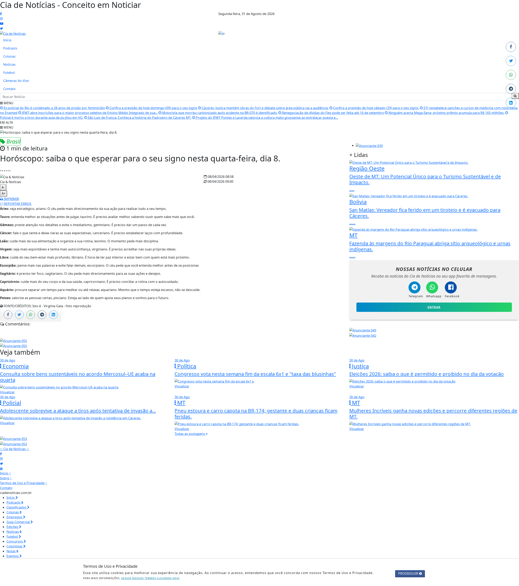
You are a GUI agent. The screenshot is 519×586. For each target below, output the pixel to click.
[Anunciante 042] (362, 335)
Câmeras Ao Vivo (16, 80)
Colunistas (14, 546)
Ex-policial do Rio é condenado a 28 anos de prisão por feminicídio (54, 108)
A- (3, 187)
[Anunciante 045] (362, 330)
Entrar (434, 307)
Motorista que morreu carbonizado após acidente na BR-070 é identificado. (219, 113)
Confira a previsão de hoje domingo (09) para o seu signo (153, 108)
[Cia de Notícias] (13, 33)
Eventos (12, 556)
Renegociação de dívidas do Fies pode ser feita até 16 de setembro (332, 113)
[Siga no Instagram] (1, 18)
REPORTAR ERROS (17, 204)
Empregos (14, 517)
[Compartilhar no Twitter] (511, 61)
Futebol (9, 72)
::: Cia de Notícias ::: (14, 449)
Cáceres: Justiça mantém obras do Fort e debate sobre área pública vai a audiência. (265, 108)
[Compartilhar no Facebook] (511, 47)
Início (7, 40)
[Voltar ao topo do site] (513, 351)
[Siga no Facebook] (1, 14)
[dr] (221, 33)
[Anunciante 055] (13, 340)
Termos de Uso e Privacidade (23, 483)
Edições (12, 527)
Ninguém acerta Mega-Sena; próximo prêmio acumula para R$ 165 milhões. (446, 113)
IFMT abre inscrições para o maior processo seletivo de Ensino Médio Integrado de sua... (89, 113)
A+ (3, 193)
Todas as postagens (190, 433)
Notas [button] (11, 551)
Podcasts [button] (13, 502)
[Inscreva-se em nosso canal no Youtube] (1, 468)
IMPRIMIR (11, 199)
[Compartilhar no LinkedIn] (511, 103)
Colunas (9, 56)
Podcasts (10, 48)
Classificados (16, 507)
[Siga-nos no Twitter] (1, 463)
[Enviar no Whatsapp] (511, 75)
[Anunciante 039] (369, 145)
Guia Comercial (18, 522)
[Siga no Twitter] (1, 28)
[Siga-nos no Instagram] (1, 458)
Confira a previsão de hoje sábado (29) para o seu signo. (375, 108)
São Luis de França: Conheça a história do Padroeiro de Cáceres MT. (139, 117)
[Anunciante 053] (13, 438)
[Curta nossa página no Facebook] (1, 454)
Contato (9, 89)
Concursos (15, 541)
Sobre (6, 478)
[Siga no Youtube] (1, 23)
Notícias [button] (13, 531)
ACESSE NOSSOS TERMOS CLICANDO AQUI (150, 578)
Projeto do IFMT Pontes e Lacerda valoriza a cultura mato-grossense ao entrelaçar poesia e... (266, 117)
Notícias (9, 64)
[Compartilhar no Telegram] (511, 89)
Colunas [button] (13, 512)
